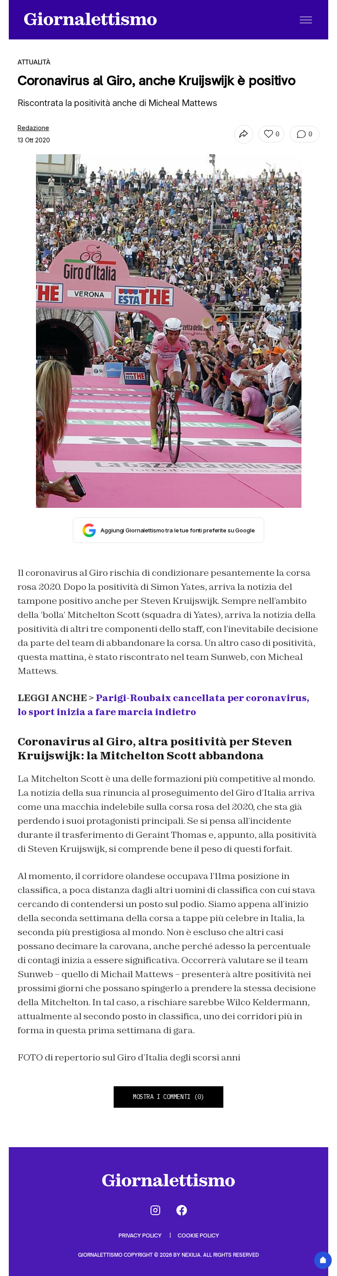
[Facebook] (181, 1210)
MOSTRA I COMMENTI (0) (168, 1097)
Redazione (33, 127)
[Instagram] (155, 1210)
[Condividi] (243, 134)
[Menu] (306, 19)
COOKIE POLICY (198, 1235)
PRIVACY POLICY (140, 1235)
